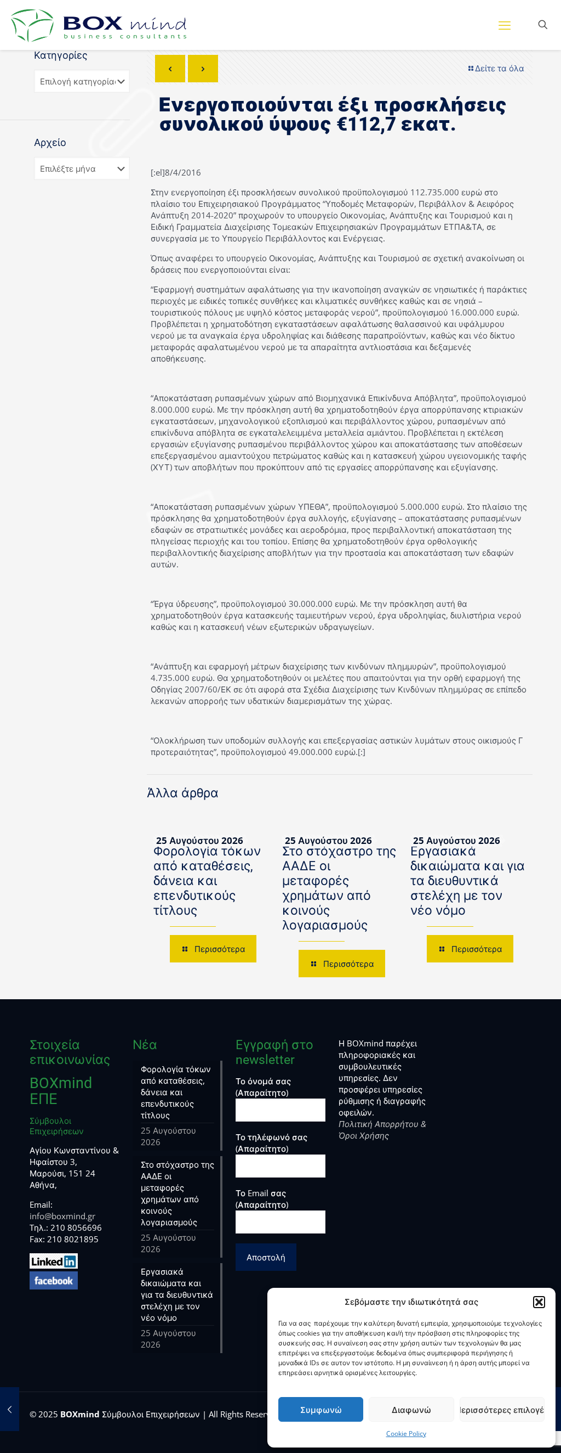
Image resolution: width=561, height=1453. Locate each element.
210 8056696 (76, 1227)
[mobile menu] (504, 24)
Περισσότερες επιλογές (502, 1409)
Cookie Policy (406, 1433)
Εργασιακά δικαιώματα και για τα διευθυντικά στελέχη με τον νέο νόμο (467, 881)
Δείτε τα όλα (499, 68)
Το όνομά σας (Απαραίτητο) (263, 1086)
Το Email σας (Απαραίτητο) (262, 1198)
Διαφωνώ (411, 1409)
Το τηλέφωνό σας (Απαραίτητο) (271, 1142)
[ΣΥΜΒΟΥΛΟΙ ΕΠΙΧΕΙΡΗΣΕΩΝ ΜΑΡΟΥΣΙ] (98, 24)
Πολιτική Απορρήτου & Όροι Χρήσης (382, 1129)
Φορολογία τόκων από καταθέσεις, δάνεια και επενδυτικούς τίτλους (207, 881)
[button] (539, 1302)
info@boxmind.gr (62, 1215)
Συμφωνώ (321, 1409)
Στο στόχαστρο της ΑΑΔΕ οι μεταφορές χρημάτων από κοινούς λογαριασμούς (339, 888)
